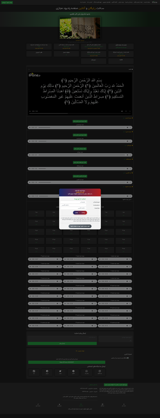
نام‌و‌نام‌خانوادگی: (96, 202)
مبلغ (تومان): (97, 208)
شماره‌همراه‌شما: (96, 205)
